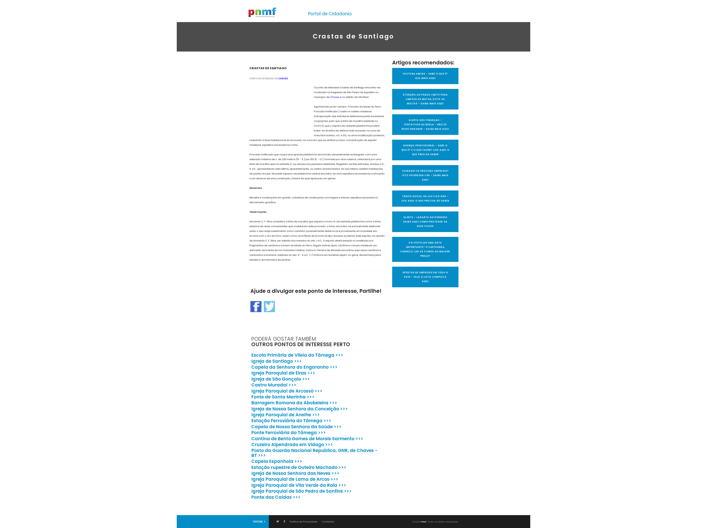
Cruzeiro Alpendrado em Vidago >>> (292, 445)
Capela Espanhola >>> (276, 461)
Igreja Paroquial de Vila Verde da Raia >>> (298, 485)
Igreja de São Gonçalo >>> (280, 379)
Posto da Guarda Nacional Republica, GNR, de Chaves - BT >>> (314, 452)
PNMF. (423, 521)
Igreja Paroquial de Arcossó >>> (286, 391)
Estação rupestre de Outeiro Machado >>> (298, 467)
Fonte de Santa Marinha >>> (282, 397)
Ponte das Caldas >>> (275, 497)
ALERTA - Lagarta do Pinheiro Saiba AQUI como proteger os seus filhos (425, 222)
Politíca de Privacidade (303, 521)
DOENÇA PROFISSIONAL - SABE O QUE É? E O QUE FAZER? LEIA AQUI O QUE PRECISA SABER (425, 150)
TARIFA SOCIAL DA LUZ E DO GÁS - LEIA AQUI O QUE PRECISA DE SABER (425, 198)
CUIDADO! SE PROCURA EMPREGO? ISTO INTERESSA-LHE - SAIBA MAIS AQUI (425, 175)
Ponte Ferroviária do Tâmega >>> (288, 433)
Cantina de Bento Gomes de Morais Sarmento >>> (307, 439)
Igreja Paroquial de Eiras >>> (283, 373)
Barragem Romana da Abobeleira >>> (294, 403)
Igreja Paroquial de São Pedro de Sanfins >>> (301, 491)
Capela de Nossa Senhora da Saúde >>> (296, 427)
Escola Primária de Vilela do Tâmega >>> (297, 355)
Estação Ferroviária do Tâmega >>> (291, 421)
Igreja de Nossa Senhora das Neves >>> (295, 473)
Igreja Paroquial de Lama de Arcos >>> (294, 479)
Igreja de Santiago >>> (276, 361)
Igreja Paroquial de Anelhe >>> (285, 415)
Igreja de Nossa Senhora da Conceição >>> (299, 409)
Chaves (283, 78)
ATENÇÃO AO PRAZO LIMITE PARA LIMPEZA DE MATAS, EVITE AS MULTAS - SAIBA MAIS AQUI (425, 99)
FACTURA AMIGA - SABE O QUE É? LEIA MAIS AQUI (425, 76)
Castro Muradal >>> (273, 385)
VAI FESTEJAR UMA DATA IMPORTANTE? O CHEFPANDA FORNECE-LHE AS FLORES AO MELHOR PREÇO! (425, 249)
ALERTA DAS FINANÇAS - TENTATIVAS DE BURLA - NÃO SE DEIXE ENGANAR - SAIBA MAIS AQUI (425, 124)
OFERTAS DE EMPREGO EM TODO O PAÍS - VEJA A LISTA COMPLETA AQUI (425, 277)
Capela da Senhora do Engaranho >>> (294, 367)
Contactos (328, 521)
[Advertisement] (277, 108)
